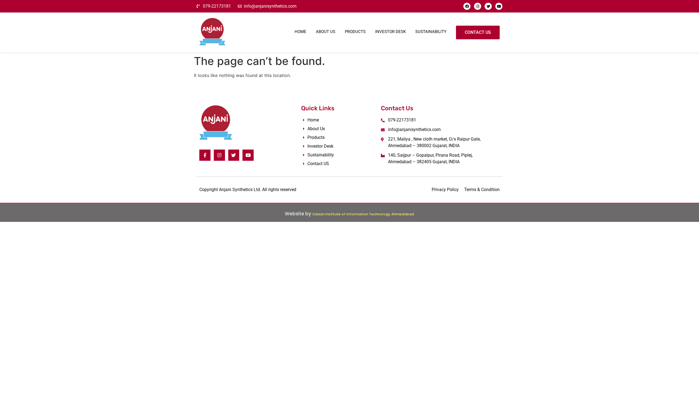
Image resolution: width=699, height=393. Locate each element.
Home (300, 31)
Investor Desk (390, 31)
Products (355, 31)
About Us (325, 31)
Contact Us (478, 32)
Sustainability (430, 31)
